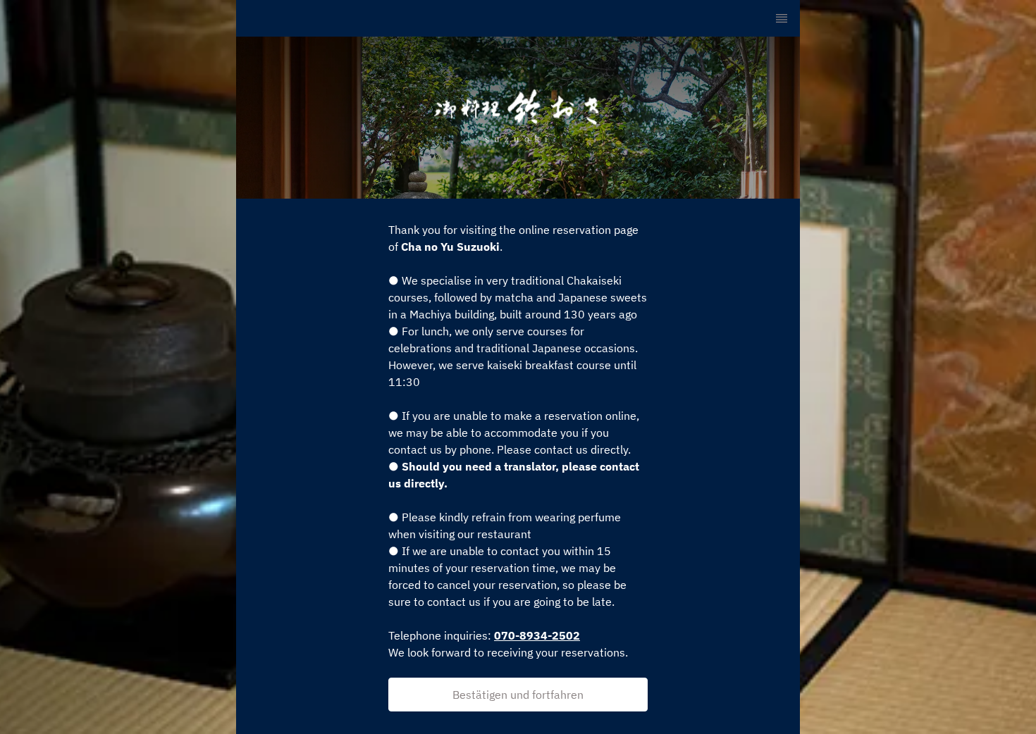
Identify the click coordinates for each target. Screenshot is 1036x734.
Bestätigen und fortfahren (518, 695)
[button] (518, 694)
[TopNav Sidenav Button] (781, 18)
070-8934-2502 (537, 635)
